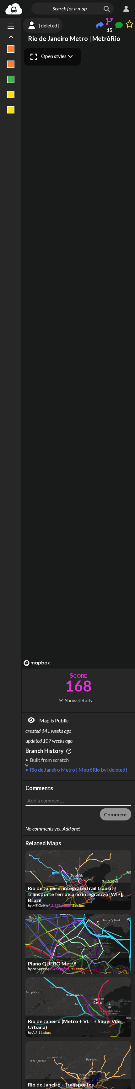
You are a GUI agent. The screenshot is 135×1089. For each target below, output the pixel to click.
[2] (11, 79)
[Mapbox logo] (37, 663)
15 (109, 30)
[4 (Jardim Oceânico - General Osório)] (11, 94)
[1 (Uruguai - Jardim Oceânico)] (11, 64)
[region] (78, 356)
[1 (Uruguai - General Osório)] (11, 49)
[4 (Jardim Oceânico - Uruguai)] (11, 110)
